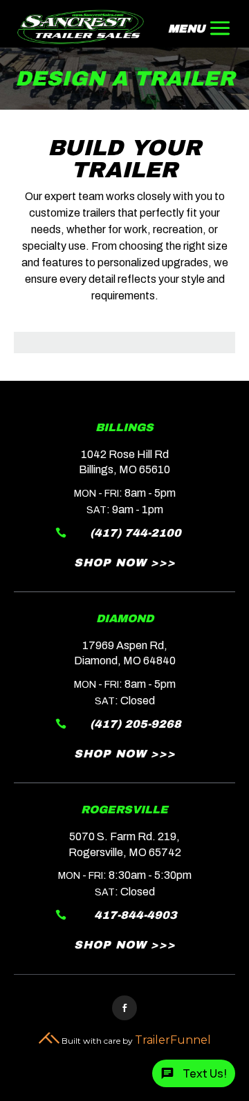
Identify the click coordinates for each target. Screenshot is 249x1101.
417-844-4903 (135, 915)
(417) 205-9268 (135, 724)
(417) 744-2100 (135, 533)
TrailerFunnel (173, 1040)
